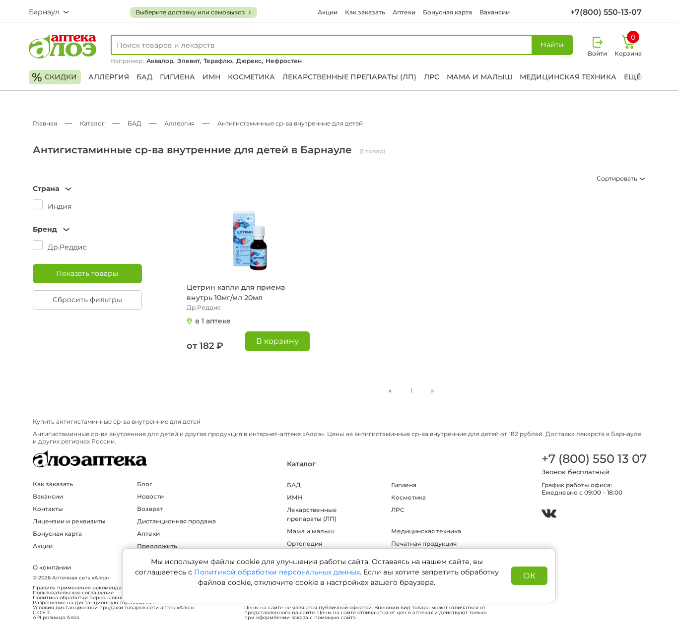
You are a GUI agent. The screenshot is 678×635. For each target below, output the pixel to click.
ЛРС (431, 76)
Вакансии (494, 12)
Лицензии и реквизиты (69, 521)
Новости (150, 496)
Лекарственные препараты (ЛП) (349, 76)
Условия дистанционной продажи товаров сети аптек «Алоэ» (114, 607)
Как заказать (365, 12)
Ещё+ (634, 76)
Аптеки (404, 12)
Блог (144, 484)
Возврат (150, 508)
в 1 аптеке (213, 321)
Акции (328, 12)
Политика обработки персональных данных (91, 597)
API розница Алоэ (56, 617)
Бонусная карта (447, 12)
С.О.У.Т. (42, 612)
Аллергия (108, 76)
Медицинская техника (568, 76)
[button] (87, 189)
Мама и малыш (479, 76)
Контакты (48, 508)
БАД (144, 76)
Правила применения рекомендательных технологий (103, 587)
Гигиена (177, 76)
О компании (52, 567)
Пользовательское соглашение (73, 592)
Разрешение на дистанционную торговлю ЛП (93, 602)
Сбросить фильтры (87, 299)
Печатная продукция (424, 543)
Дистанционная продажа (176, 521)
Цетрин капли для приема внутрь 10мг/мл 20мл (236, 292)
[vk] (549, 514)
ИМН (211, 76)
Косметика (251, 76)
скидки (54, 77)
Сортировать (618, 178)
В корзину (277, 341)
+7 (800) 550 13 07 (594, 458)
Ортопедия (304, 543)
